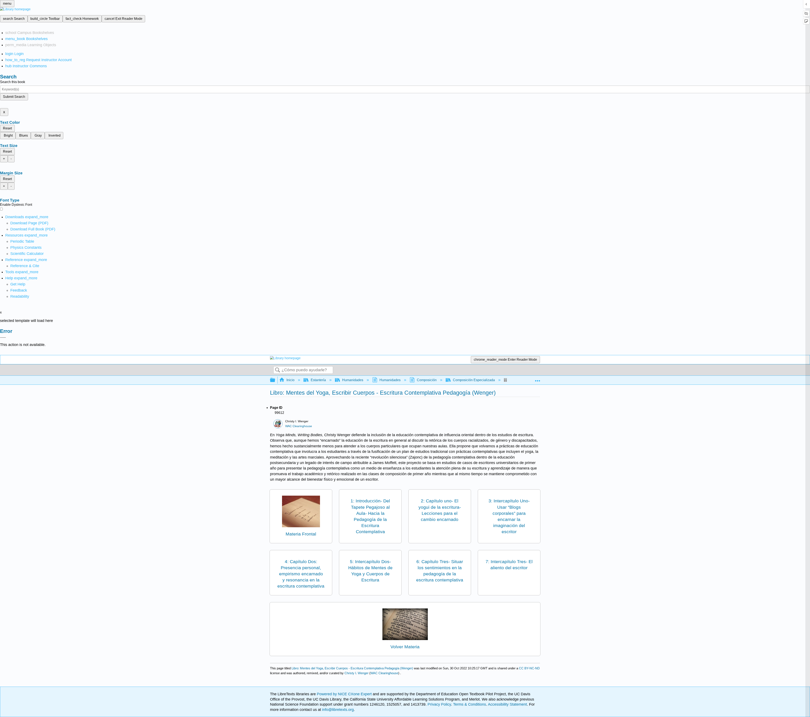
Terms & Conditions (469, 704)
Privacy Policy (439, 704)
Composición (426, 380)
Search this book (12, 82)
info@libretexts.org (337, 710)
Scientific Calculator (27, 254)
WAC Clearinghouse (298, 426)
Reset (7, 128)
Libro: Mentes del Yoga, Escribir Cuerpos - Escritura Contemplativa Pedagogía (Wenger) (352, 668)
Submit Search (14, 96)
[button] (18, 290)
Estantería (318, 380)
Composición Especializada (474, 380)
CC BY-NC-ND (529, 668)
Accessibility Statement (507, 704)
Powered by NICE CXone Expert (345, 694)
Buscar (277, 370)
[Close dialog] (3, 337)
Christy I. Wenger (356, 673)
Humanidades (352, 380)
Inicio (290, 380)
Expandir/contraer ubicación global (537, 379)
